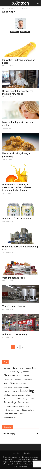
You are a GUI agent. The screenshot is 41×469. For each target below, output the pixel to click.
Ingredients (7, 391)
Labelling (27, 390)
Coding (19, 376)
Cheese (26, 371)
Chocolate (9, 375)
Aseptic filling (7, 368)
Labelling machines (24, 395)
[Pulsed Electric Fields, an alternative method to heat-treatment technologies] (20, 173)
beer (34, 368)
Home (4, 8)
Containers (17, 380)
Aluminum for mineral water (17, 218)
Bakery (15, 368)
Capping (19, 372)
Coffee (26, 375)
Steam (18, 410)
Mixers (19, 398)
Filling (12, 383)
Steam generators (11, 414)
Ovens (31, 398)
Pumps (15, 406)
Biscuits (6, 372)
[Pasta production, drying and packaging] (20, 142)
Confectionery (8, 379)
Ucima (21, 414)
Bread (12, 371)
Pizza (27, 403)
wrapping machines (10, 417)
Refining (21, 406)
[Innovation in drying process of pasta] (20, 48)
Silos (12, 410)
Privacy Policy (15, 453)
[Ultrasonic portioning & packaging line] (20, 235)
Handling (26, 387)
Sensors (28, 406)
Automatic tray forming (14, 334)
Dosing (6, 383)
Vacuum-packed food (13, 277)
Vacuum (27, 414)
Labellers (15, 391)
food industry (8, 387)
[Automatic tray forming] (20, 323)
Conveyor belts (27, 379)
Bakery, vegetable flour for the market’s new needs (17, 92)
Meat (12, 399)
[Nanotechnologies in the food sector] (20, 110)
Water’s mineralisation (14, 306)
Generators (18, 387)
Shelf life (7, 410)
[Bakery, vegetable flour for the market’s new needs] (20, 79)
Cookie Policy (26, 453)
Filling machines (21, 383)
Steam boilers (28, 410)
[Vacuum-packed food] (20, 266)
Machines (6, 399)
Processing (7, 406)
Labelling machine (10, 395)
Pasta (20, 402)
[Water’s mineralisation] (20, 294)
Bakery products (25, 368)
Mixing (25, 399)
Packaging (10, 402)
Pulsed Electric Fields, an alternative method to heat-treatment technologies (16, 187)
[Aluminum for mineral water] (20, 207)
